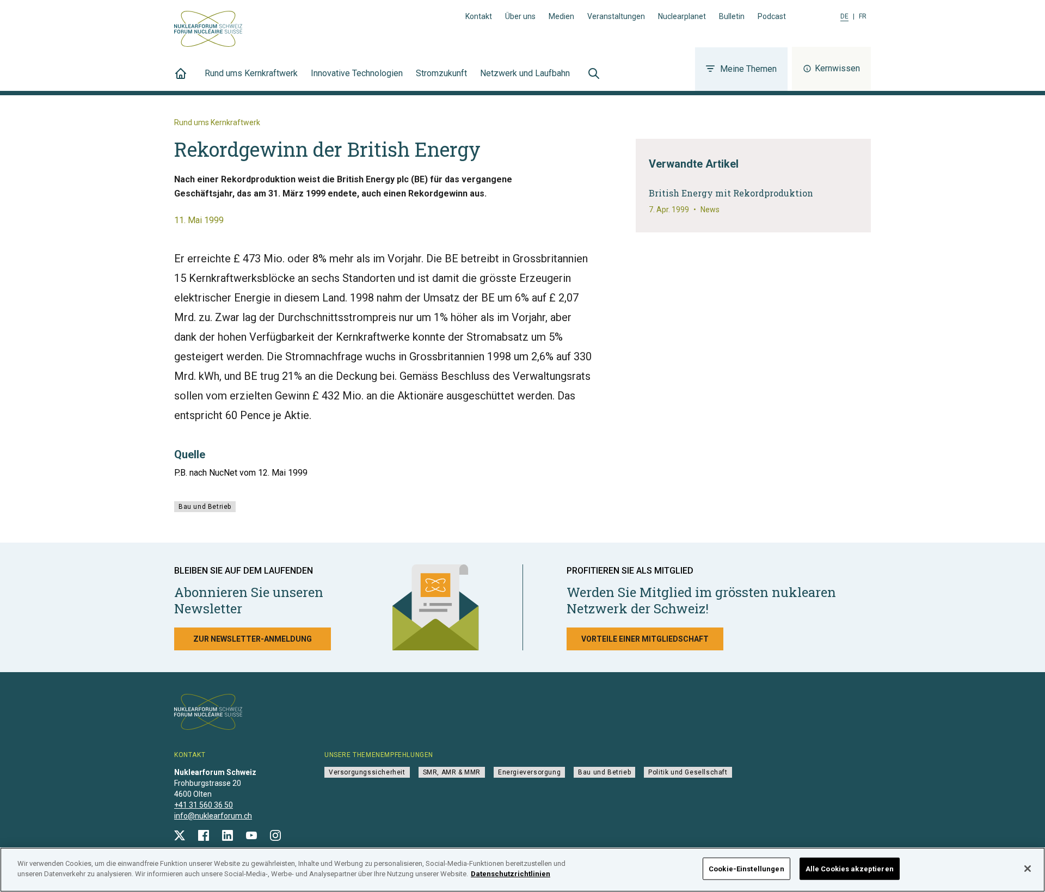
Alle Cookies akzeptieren (850, 869)
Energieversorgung (529, 772)
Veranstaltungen (616, 16)
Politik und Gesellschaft (687, 772)
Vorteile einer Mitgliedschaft (645, 639)
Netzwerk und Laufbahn (525, 73)
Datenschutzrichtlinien (510, 874)
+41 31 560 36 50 (203, 805)
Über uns (520, 16)
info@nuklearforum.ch (213, 815)
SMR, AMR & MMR (452, 772)
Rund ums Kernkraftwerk (251, 73)
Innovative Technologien (357, 73)
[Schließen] (1028, 869)
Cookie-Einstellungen (746, 869)
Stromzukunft (441, 73)
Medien (561, 16)
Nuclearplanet (682, 16)
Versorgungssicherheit (367, 772)
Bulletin (732, 16)
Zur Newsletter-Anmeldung (252, 639)
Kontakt (478, 16)
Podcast (772, 16)
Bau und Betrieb (205, 506)
